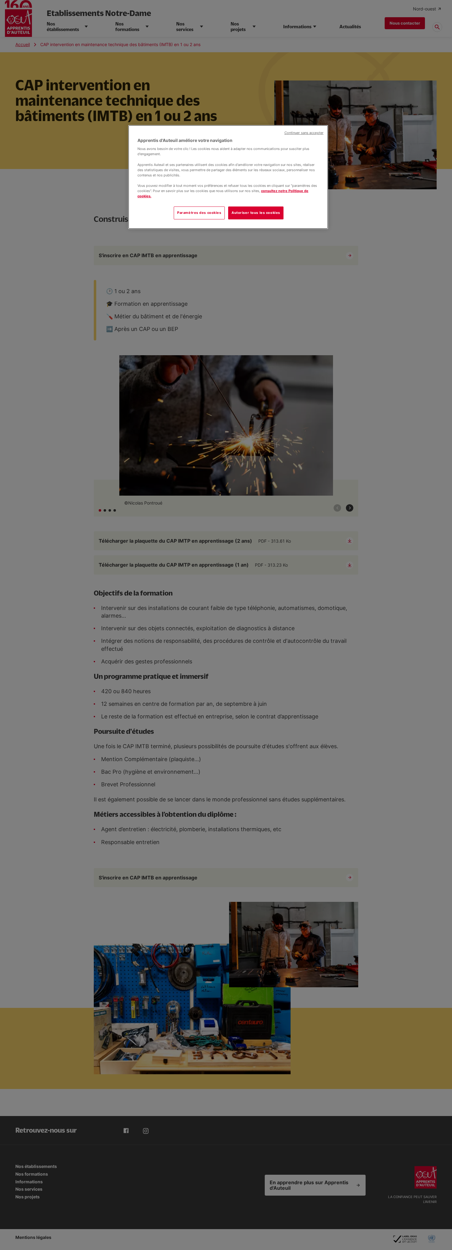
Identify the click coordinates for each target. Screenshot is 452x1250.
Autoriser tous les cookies (256, 212)
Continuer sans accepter (303, 133)
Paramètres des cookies (199, 212)
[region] (228, 177)
